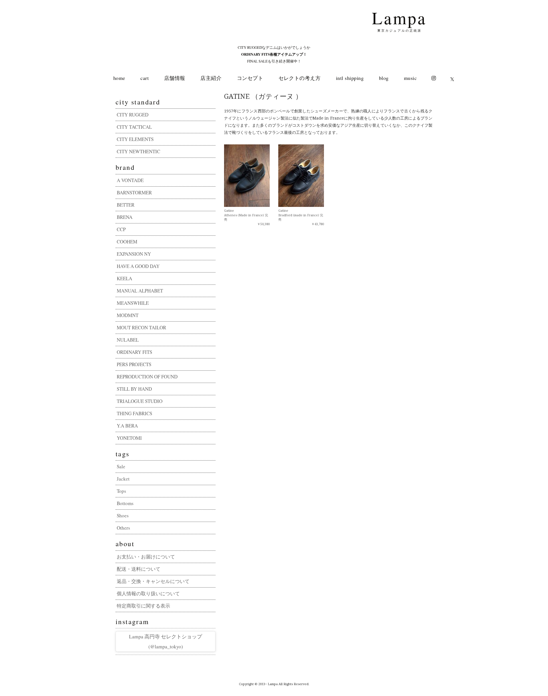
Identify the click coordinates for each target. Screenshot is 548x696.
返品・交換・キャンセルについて (153, 581)
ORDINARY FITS (134, 352)
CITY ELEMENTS (135, 139)
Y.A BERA (127, 425)
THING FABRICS (134, 413)
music (410, 77)
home (119, 77)
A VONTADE (130, 180)
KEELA (124, 278)
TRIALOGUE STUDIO (139, 401)
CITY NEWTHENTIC (138, 151)
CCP (121, 229)
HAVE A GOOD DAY (138, 266)
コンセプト (250, 77)
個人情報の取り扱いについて (148, 593)
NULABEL (128, 339)
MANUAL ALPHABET (140, 290)
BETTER (125, 204)
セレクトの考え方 (300, 77)
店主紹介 (210, 77)
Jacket (123, 478)
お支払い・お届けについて (146, 556)
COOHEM (127, 241)
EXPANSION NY (134, 254)
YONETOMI (129, 438)
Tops (121, 491)
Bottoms (125, 503)
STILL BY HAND (134, 389)
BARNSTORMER (134, 192)
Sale (121, 466)
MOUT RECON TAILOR (141, 327)
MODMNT (127, 315)
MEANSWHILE (133, 303)
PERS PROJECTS (134, 364)
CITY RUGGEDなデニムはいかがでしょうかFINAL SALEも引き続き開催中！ (274, 54)
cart (144, 77)
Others (123, 527)
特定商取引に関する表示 (143, 605)
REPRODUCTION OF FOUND (147, 376)
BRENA (124, 217)
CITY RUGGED (132, 114)
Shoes (123, 515)
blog (384, 77)
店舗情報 (174, 77)
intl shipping (350, 77)
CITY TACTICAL (134, 127)
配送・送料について (138, 569)
